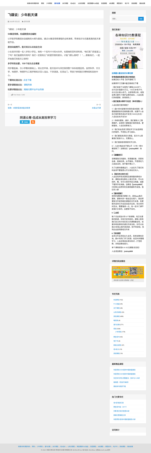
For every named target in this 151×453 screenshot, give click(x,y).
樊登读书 (116, 337)
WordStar (92, 450)
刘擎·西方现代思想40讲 (121, 411)
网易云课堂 (117, 345)
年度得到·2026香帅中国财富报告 (124, 370)
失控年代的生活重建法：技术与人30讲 (126, 378)
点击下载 (27, 80)
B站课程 (116, 300)
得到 (115, 329)
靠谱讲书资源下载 (119, 386)
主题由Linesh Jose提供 (103, 450)
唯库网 (115, 320)
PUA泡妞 (116, 304)
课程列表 (28, 84)
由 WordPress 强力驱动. (80, 450)
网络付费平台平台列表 (34, 89)
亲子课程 (116, 308)
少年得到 (118, 332)
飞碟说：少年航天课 (23, 15)
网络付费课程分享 (119, 415)
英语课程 (116, 353)
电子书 (115, 341)
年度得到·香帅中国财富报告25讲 (124, 419)
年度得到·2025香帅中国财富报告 (124, 374)
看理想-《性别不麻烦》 (121, 382)
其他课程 (116, 316)
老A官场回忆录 (118, 403)
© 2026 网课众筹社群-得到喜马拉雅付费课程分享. (57, 450)
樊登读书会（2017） (120, 407)
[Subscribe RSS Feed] (33, 122)
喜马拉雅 (27, 22)
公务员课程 (117, 312)
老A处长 (116, 349)
